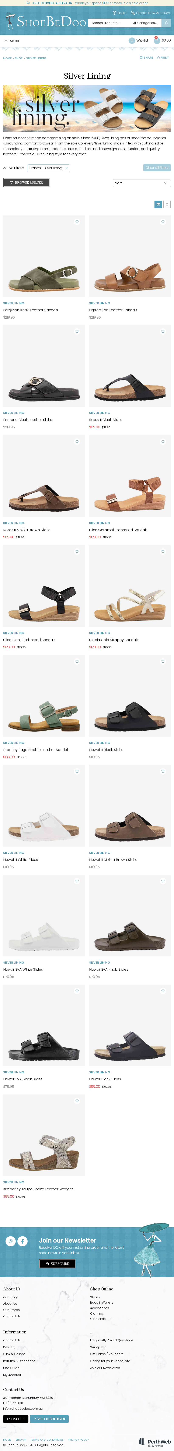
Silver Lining (13, 303)
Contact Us (12, 1316)
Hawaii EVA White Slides (23, 969)
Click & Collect (14, 1354)
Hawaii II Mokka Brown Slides (113, 859)
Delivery (9, 1347)
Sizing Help (98, 1347)
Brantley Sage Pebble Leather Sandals (36, 749)
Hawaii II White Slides (20, 859)
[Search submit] (166, 23)
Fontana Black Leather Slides (28, 419)
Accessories (99, 1308)
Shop (18, 58)
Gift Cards (98, 1319)
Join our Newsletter (105, 1368)
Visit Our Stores (51, 1419)
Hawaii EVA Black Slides (22, 1079)
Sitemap (20, 1440)
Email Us (17, 1419)
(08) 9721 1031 (13, 1403)
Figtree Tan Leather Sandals (113, 309)
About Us (10, 1303)
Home (7, 58)
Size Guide (11, 1368)
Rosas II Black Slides (105, 419)
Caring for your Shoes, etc (110, 1361)
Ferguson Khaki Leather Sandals (30, 309)
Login (122, 12)
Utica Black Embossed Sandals (29, 639)
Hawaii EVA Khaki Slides (108, 969)
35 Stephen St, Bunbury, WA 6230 (28, 1398)
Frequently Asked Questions (111, 1340)
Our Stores (11, 1310)
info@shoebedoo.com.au (23, 1409)
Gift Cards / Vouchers (106, 1354)
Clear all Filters (157, 167)
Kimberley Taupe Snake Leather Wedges (38, 1189)
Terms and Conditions (47, 1440)
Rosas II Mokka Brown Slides (26, 529)
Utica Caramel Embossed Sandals (118, 529)
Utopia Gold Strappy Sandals (113, 639)
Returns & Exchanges (19, 1361)
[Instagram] (11, 1241)
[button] (11, 41)
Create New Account (153, 12)
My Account (12, 1375)
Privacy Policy (78, 1440)
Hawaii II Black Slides (106, 749)
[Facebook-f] (22, 1241)
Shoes (95, 1297)
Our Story (10, 1297)
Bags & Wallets (101, 1302)
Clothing (96, 1313)
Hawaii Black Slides (105, 1079)
